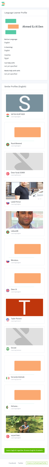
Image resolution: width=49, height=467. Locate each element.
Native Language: (10, 39)
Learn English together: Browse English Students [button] (24, 450)
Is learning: (8, 47)
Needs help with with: (12, 71)
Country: (7, 55)
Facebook (12, 463)
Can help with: (9, 63)
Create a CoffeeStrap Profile (37, 463)
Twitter (20, 463)
